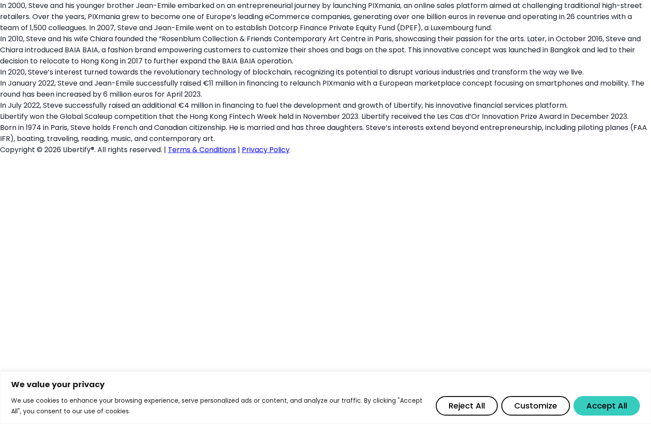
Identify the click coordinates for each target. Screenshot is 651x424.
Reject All (467, 405)
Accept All (606, 405)
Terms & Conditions (202, 150)
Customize (535, 405)
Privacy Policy (266, 150)
